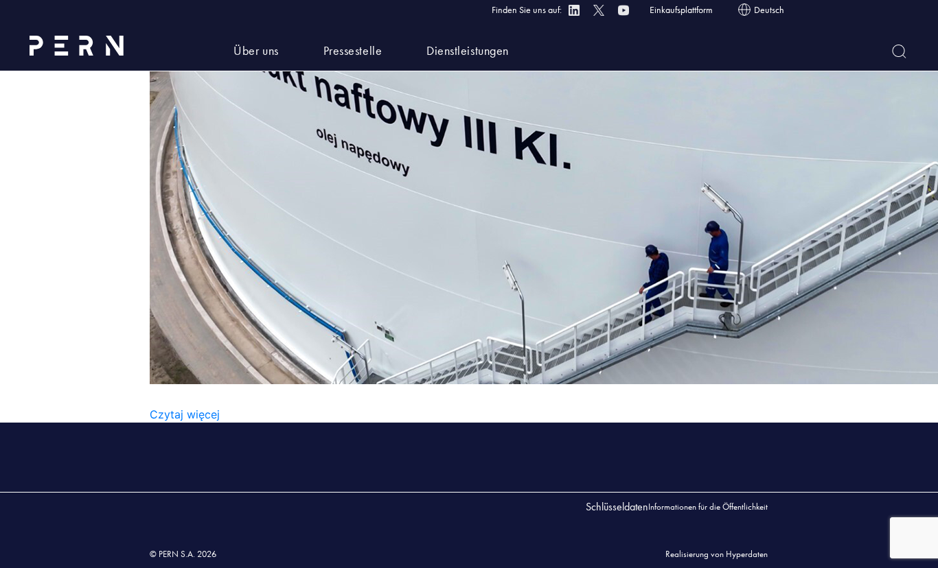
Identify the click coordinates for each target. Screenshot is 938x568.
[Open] (899, 51)
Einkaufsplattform (681, 9)
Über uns (255, 50)
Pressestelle (352, 50)
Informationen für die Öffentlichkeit (708, 506)
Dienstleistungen (467, 50)
